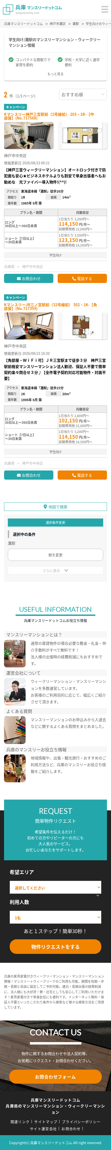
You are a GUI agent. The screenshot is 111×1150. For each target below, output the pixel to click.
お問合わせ (31, 278)
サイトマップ (45, 1121)
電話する (84, 278)
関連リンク (20, 1121)
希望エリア (22, 871)
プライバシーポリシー (81, 1121)
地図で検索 (57, 506)
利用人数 (19, 901)
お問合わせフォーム (55, 1076)
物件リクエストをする (55, 946)
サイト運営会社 (43, 1128)
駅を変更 (55, 554)
